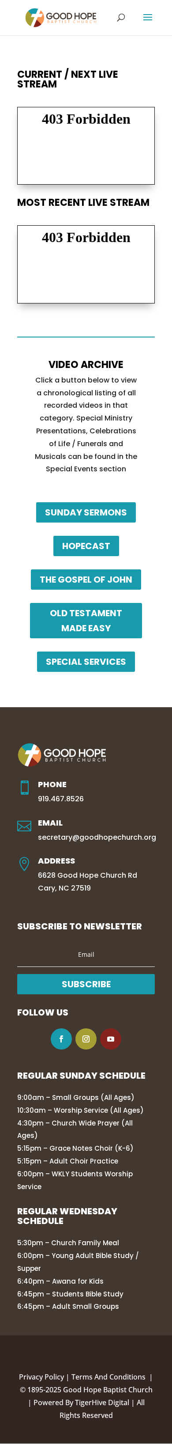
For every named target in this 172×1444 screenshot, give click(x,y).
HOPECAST (86, 546)
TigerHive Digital (102, 1402)
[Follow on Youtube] (110, 1039)
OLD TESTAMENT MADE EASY (86, 620)
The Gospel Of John (86, 579)
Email (50, 822)
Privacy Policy (41, 1377)
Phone (52, 784)
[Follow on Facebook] (61, 1039)
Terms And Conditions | (112, 1377)
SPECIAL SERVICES (86, 662)
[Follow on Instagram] (86, 1039)
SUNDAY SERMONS (86, 512)
